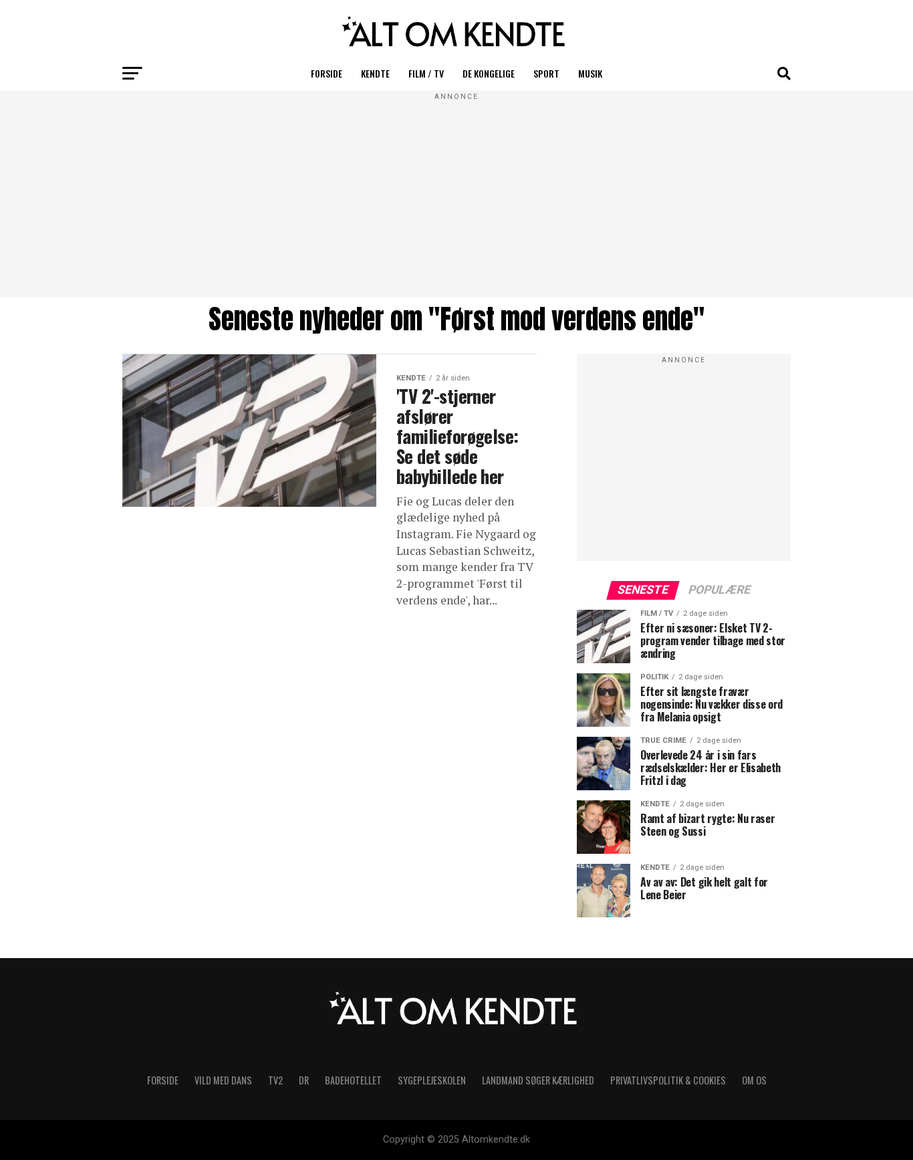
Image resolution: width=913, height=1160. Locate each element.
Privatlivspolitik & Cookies (668, 1080)
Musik (590, 73)
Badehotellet (353, 1080)
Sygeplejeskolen (432, 1080)
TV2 (275, 1080)
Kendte (375, 73)
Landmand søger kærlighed (538, 1080)
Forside (326, 73)
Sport (546, 73)
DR (304, 1080)
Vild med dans (223, 1080)
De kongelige (489, 73)
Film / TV (426, 73)
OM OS (754, 1080)
